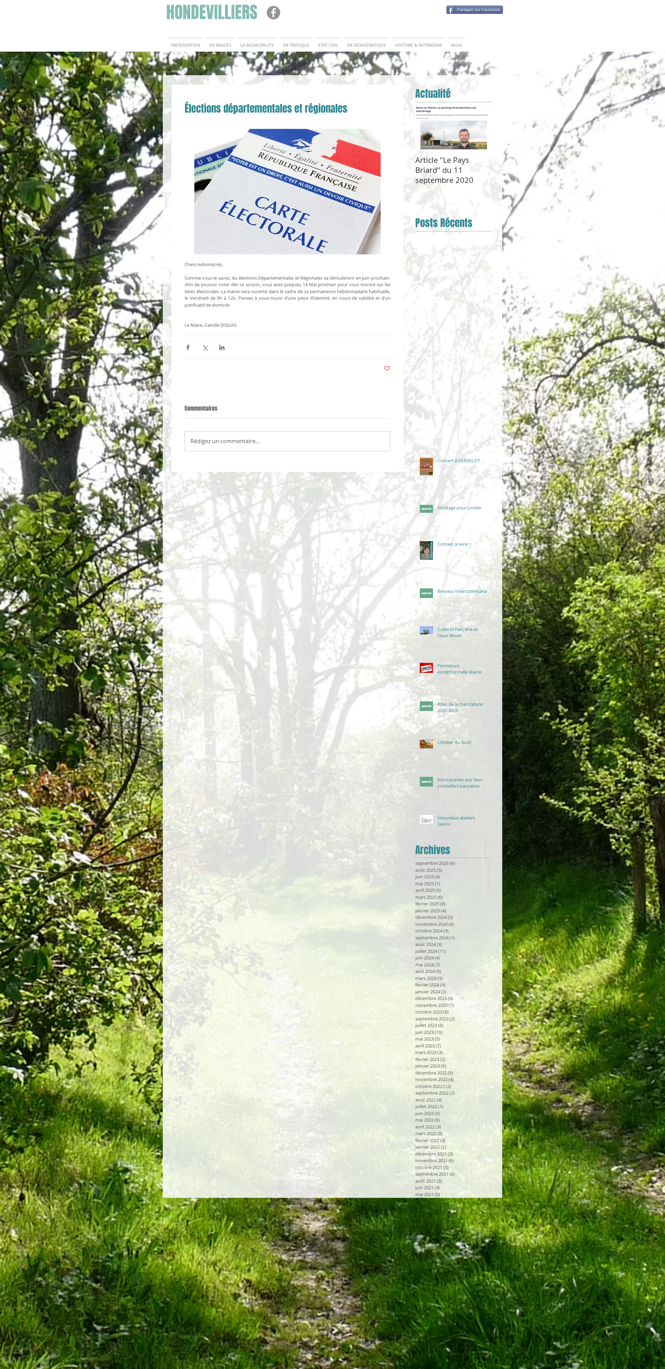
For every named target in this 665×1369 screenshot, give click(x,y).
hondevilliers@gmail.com (454, 60)
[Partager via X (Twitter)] (205, 347)
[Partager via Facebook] (188, 347)
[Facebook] (273, 12)
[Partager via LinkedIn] (222, 347)
